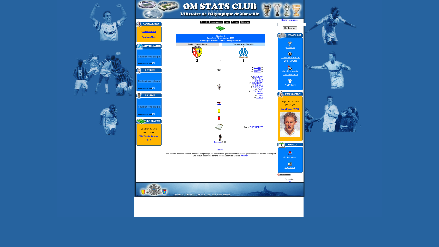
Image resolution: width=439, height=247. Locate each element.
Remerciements (215, 22)
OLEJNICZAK (257, 83)
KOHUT (257, 72)
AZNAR (257, 68)
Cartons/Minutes (290, 74)
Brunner (217, 142)
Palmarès (290, 47)
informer (244, 156)
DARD (260, 89)
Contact (235, 22)
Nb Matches (290, 85)
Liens (227, 22)
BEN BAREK (258, 91)
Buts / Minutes (290, 61)
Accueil (204, 22)
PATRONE (258, 79)
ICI (153, 63)
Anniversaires (289, 157)
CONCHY (259, 81)
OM (289, 181)
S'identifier (245, 22)
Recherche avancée (289, 20)
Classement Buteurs (290, 57)
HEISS (260, 95)
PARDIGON (258, 77)
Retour (220, 150)
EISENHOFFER (256, 127)
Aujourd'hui (290, 167)
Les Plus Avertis (290, 71)
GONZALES (258, 87)
